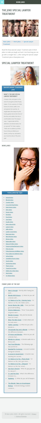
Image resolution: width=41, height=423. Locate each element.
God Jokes (9, 219)
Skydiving (11, 378)
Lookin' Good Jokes (11, 232)
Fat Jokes (8, 214)
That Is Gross (9, 266)
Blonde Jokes (9, 200)
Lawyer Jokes (9, 227)
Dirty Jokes (9, 210)
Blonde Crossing (13, 315)
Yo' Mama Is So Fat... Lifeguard (18, 364)
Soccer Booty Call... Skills (15, 305)
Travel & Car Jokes (11, 268)
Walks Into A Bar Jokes (12, 271)
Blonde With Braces (14, 295)
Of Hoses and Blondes (15, 334)
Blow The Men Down (14, 320)
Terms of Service (21, 416)
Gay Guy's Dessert (14, 369)
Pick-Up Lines (9, 249)
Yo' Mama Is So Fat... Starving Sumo (19, 300)
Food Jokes (9, 217)
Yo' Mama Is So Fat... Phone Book (18, 359)
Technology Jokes (11, 263)
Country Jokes (10, 202)
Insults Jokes (9, 222)
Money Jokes (9, 239)
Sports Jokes (9, 261)
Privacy (34, 414)
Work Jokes (9, 273)
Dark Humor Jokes (11, 207)
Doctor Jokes (9, 212)
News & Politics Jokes (12, 244)
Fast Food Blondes (14, 344)
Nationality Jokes (10, 241)
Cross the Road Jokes (12, 205)
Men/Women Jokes (11, 236)
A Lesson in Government (16, 354)
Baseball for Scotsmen (15, 349)
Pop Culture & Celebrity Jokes (14, 254)
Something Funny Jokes (12, 258)
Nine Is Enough (13, 290)
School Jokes (9, 256)
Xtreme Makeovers (14, 310)
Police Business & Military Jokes (15, 251)
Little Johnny (9, 229)
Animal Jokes (9, 197)
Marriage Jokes (10, 234)
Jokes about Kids (10, 224)
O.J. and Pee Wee (13, 373)
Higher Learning (13, 325)
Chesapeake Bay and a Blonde (17, 330)
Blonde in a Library (14, 339)
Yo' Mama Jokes (10, 275)
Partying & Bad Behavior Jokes (14, 246)
